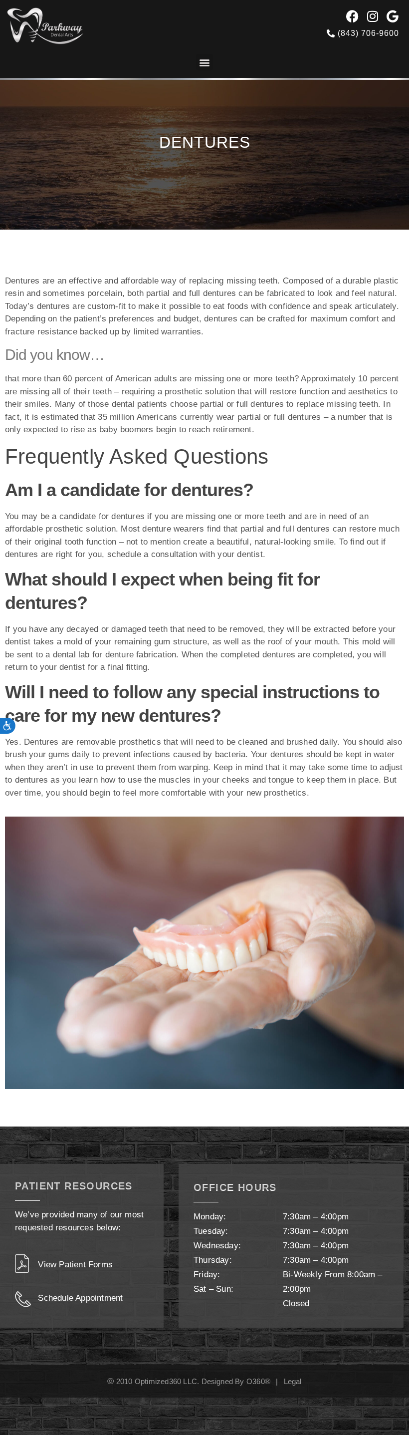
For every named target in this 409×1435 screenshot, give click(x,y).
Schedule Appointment (80, 1298)
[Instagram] (373, 16)
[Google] (393, 16)
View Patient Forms (75, 1264)
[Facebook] (353, 16)
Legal (293, 1381)
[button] (204, 62)
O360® (258, 1381)
